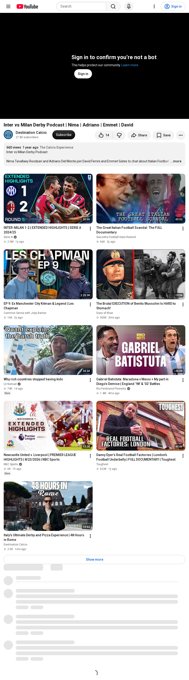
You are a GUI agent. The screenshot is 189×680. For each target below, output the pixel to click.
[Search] (113, 6)
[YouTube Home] (27, 6)
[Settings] (154, 6)
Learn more (129, 65)
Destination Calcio (31, 132)
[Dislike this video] (119, 135)
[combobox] (82, 6)
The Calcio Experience (56, 147)
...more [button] (175, 161)
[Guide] (8, 6)
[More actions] (180, 135)
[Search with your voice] (128, 6)
